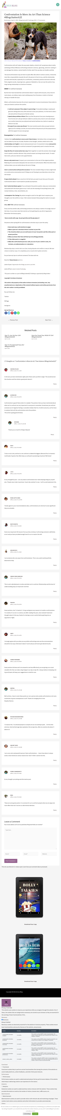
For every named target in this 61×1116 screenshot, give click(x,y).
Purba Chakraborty (16, 771)
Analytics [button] (4, 1084)
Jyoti (11, 472)
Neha (11, 795)
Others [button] (3, 1103)
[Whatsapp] (18, 313)
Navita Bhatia (14, 524)
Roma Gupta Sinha (15, 498)
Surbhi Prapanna (15, 659)
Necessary (5, 1020)
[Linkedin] (15, 313)
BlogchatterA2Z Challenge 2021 (28, 20)
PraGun (12, 602)
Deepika (12, 688)
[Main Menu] (57, 4)
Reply (55, 384)
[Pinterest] (12, 313)
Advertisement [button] (6, 1094)
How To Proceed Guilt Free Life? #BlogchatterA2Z (14, 345)
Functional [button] (5, 1064)
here (21, 260)
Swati (11, 633)
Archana (16, 422)
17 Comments (41, 20)
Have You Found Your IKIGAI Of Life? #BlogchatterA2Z (43, 336)
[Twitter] (9, 313)
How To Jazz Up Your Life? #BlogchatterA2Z (13, 336)
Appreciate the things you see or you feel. (23, 264)
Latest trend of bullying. (19, 269)
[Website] (49, 854)
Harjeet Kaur (14, 745)
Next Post (49, 320)
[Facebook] (6, 313)
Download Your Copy (30, 924)
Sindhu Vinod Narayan (16, 576)
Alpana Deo (13, 395)
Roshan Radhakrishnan (16, 716)
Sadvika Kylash (14, 369)
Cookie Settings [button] (27, 1113)
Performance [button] (5, 1074)
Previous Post (13, 320)
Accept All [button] (35, 1113)
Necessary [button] (4, 1017)
